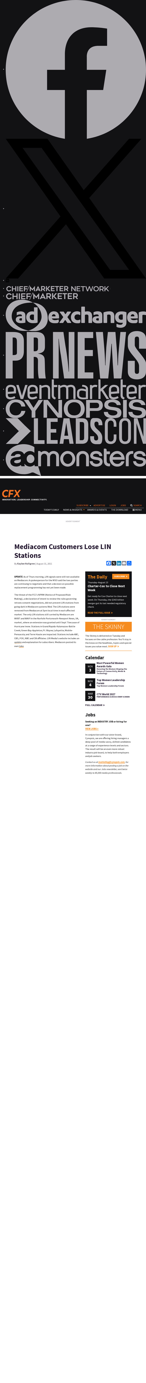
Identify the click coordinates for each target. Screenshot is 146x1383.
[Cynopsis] (76, 408)
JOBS (123, 505)
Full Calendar (93, 705)
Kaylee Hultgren (26, 563)
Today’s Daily (51, 509)
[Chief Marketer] (42, 295)
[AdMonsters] (76, 459)
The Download (119, 509)
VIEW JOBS (91, 728)
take (21, 646)
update (18, 642)
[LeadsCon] (76, 430)
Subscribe (82, 505)
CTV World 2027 (106, 694)
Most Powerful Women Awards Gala (110, 664)
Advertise (99, 505)
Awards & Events (97, 509)
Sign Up (112, 646)
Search (137, 505)
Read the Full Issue (99, 612)
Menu (138, 509)
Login (113, 505)
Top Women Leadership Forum (111, 681)
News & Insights (72, 509)
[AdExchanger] (76, 315)
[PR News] (76, 355)
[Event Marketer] (76, 389)
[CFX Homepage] (12, 493)
